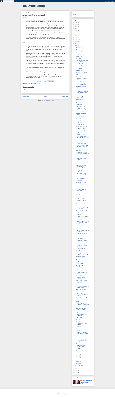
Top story (78, 326)
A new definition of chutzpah (80, 100)
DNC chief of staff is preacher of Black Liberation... (81, 175)
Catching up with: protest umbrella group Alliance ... (82, 305)
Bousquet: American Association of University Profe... (81, 166)
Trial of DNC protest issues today (81, 96)
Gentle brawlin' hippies (81, 204)
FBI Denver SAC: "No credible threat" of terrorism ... (81, 189)
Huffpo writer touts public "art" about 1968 (82, 162)
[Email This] (47, 81)
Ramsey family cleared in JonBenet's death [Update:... (82, 277)
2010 (76, 41)
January (78, 365)
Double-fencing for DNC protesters (82, 234)
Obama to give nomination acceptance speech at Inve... (82, 286)
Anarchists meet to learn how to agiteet (82, 257)
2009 (76, 43)
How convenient (80, 269)
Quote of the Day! (80, 124)
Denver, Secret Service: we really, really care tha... (82, 78)
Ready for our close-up (81, 337)
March (78, 361)
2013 (76, 35)
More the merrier (80, 192)
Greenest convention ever (82, 118)
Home (45, 96)
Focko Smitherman (87, 380)
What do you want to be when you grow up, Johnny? (82, 158)
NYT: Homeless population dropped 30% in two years (81, 83)
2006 (76, 370)
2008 (76, 45)
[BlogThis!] (49, 81)
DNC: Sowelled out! (81, 106)
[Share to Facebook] (52, 81)
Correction (78, 348)
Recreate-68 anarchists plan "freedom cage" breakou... (82, 92)
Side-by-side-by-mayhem (82, 280)
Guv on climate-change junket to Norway (82, 241)
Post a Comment (28, 89)
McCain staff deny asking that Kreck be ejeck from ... (82, 245)
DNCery (78, 74)
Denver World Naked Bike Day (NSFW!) (82, 237)
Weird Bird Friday (80, 134)
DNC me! (78, 150)
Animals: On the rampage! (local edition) (82, 231)
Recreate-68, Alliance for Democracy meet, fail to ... (82, 154)
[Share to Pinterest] (53, 81)
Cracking (78, 301)
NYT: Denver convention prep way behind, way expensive (82, 314)
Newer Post (25, 96)
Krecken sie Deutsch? (81, 126)
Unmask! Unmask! (80, 141)
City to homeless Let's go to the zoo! (82, 351)
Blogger (65, 393)
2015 (76, 30)
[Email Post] (45, 81)
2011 (76, 39)
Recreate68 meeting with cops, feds (82, 131)
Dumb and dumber (80, 128)
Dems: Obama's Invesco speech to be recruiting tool (82, 138)
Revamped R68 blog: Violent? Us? (81, 183)
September (79, 54)
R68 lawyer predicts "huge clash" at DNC (82, 197)
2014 (76, 33)
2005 (76, 372)
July (77, 58)
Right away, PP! (80, 282)
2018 (76, 26)
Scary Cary (79, 214)
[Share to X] (50, 81)
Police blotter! (79, 70)
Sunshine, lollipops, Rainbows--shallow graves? (81, 309)
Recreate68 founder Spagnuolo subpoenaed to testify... (82, 88)
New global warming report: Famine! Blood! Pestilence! (82, 207)
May (77, 357)
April (77, 359)
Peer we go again (80, 178)
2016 (76, 28)
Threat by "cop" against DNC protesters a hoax (82, 253)
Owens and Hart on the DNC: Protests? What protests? (82, 67)
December (79, 47)
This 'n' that (79, 317)
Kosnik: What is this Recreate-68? (81, 121)
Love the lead (79, 63)
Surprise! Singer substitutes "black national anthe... (81, 345)
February (78, 363)
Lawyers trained (80, 185)
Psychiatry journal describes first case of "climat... (82, 294)
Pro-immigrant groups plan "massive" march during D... (82, 333)
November (79, 49)
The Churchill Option (81, 248)
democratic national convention (33, 83)
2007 (76, 368)
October (78, 52)
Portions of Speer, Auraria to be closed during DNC (82, 222)
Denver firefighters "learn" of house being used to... (82, 147)
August (78, 56)
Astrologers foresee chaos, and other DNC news (82, 272)
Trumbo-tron (79, 226)
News (25, 17)
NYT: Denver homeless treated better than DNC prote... (81, 340)
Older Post (65, 96)
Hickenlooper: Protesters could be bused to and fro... (82, 218)
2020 (76, 24)
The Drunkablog (33, 6)
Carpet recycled (80, 263)
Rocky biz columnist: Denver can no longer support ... (82, 323)
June (77, 354)
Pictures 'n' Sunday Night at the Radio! (82, 298)
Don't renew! (79, 180)
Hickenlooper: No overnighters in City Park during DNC (81, 110)
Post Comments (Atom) (48, 100)
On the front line (80, 228)
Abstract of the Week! (81, 72)
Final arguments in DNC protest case (82, 61)
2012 (76, 37)
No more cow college (81, 143)
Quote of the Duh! (80, 116)
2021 (76, 22)
